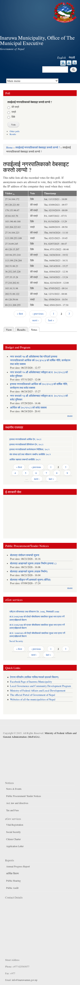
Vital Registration (14, 824)
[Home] (65, 12)
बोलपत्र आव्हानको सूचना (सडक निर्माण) (29, 571)
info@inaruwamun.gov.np (24, 979)
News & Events (14, 788)
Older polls (14, 131)
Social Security (16, 641)
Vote (32, 193)
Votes (35, 329)
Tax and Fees (12, 810)
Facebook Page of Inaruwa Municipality (31, 681)
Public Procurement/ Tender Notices (23, 796)
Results (13, 134)
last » (51, 320)
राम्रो (13, 111)
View (9, 329)
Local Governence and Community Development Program (40, 686)
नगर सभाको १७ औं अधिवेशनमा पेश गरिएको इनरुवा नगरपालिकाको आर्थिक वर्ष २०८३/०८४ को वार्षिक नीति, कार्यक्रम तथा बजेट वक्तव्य (40, 360)
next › (35, 320)
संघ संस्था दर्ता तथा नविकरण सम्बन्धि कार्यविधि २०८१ (30, 454)
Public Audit (12, 887)
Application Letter (15, 846)
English (61, 57)
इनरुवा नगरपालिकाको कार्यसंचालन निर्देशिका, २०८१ (29, 449)
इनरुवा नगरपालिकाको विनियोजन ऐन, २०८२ (26, 444)
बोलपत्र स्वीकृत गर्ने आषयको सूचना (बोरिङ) (30, 579)
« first (20, 313)
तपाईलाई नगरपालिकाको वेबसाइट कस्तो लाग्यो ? (37, 147)
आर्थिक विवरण (12, 873)
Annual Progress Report (18, 866)
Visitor (8, 193)
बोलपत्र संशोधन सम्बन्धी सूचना (24, 555)
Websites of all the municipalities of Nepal (32, 699)
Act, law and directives (17, 803)
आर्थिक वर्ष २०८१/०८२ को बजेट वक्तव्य (28, 407)
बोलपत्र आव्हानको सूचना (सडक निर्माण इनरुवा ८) (33, 563)
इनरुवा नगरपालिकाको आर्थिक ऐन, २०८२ (25, 439)
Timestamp (50, 193)
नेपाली (72, 57)
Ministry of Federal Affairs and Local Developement (37, 690)
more (70, 416)
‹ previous (37, 313)
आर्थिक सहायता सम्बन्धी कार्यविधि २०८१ (24, 459)
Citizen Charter (13, 839)
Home (9, 147)
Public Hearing (13, 880)
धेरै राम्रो (15, 106)
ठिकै (13, 116)
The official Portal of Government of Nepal (32, 695)
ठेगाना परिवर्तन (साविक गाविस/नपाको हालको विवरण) (34, 677)
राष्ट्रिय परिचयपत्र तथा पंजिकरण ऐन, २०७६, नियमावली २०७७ (34, 611)
